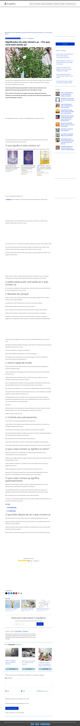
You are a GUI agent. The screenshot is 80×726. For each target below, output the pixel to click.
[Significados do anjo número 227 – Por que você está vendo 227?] (28, 652)
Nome (7, 691)
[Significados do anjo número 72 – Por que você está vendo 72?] (44, 604)
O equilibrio (31, 38)
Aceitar (32, 724)
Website (25, 631)
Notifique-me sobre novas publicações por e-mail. (17, 703)
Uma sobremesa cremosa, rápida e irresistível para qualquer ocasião (64, 81)
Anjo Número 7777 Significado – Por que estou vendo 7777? (11, 609)
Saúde (43, 3)
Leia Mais (11, 669)
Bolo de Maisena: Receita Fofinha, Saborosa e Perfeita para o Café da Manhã (67, 111)
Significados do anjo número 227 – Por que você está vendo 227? (28, 662)
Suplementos (49, 3)
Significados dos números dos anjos (13, 38)
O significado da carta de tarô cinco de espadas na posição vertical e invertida (45, 664)
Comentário (9, 678)
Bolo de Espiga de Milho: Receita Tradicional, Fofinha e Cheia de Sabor (67, 124)
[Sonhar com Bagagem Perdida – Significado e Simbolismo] (11, 652)
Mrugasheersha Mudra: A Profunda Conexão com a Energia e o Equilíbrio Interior (68, 148)
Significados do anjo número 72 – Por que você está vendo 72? (43, 609)
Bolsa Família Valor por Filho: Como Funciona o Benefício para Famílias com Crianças (64, 62)
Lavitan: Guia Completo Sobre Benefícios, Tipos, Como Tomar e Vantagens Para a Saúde (64, 69)
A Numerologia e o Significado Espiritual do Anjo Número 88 (27, 609)
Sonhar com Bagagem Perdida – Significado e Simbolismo (10, 662)
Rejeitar (37, 724)
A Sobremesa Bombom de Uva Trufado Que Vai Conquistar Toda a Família (64, 76)
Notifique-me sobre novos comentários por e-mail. (17, 699)
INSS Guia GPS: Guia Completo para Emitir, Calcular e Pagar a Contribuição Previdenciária (64, 55)
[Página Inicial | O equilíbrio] (10, 3)
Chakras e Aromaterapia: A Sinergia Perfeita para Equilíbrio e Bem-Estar (67, 94)
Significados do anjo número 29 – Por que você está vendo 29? (67, 100)
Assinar (40, 624)
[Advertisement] (40, 19)
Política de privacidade (45, 724)
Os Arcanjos (37, 3)
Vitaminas (56, 3)
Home (31, 3)
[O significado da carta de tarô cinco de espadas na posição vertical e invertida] (45, 654)
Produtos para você (70, 3)
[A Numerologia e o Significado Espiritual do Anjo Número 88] (28, 604)
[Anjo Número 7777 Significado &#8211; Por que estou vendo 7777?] (12, 604)
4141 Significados (11, 507)
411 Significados (11, 511)
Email (23, 691)
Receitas (62, 3)
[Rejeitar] (78, 723)
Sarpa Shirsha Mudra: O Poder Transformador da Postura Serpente (66, 106)
